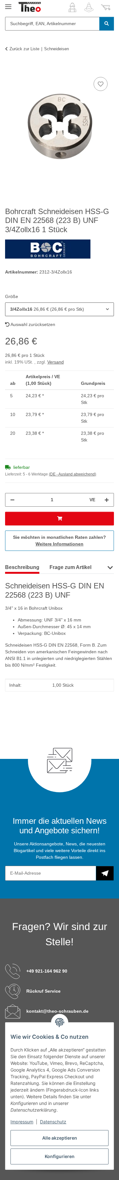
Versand (55, 361)
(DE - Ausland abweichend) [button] (72, 474)
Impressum (21, 1121)
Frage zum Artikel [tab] (70, 567)
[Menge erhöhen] (107, 499)
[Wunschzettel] (89, 7)
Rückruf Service (43, 991)
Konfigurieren (60, 1156)
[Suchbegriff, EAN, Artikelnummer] (106, 24)
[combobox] (59, 309)
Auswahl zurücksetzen (32, 324)
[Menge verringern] (12, 499)
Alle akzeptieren (59, 1138)
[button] (72, 7)
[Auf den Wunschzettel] (101, 84)
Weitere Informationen (59, 543)
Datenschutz (53, 1121)
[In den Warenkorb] (10, 68)
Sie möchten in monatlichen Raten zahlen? (59, 540)
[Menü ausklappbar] (8, 4)
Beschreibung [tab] (22, 567)
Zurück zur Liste (24, 48)
